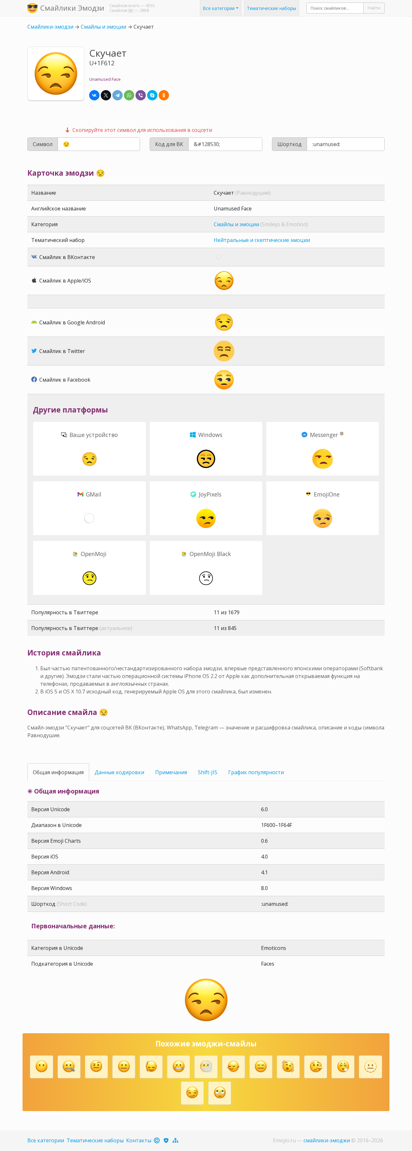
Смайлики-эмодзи (50, 26)
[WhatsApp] (129, 95)
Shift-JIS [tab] (207, 772)
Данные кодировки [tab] (119, 772)
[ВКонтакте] (94, 95)
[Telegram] (117, 95)
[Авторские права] (157, 1140)
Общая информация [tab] (58, 772)
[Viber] (141, 95)
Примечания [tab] (171, 772)
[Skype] (152, 95)
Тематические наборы (271, 8)
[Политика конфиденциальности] (166, 1140)
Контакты (138, 1140)
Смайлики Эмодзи (72, 8)
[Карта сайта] (176, 1140)
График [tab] (256, 772)
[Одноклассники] (164, 95)
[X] (106, 95)
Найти (374, 8)
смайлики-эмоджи (327, 1140)
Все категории (45, 1140)
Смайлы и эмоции (103, 26)
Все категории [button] (219, 8)
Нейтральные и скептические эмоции (262, 240)
